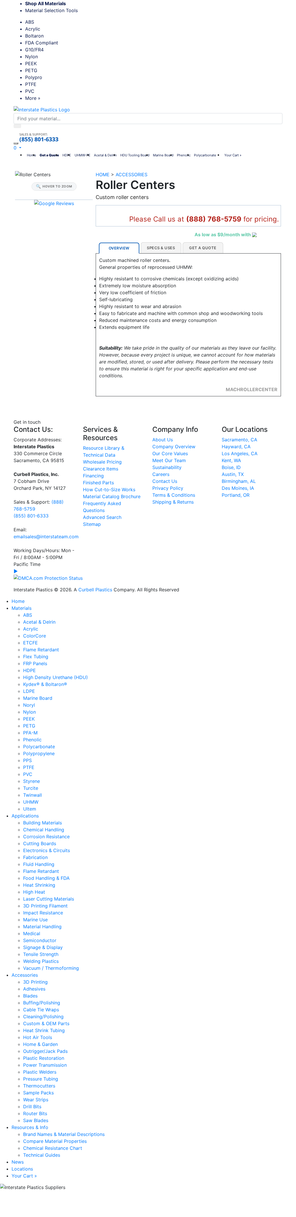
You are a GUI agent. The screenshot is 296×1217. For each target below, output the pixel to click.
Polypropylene (39, 753)
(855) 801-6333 (38, 139)
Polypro (33, 77)
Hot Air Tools (37, 1037)
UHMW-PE (82, 155)
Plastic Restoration (43, 1058)
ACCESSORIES (131, 174)
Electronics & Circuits (46, 850)
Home (31, 155)
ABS (29, 22)
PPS (27, 760)
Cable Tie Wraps (41, 1009)
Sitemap (92, 524)
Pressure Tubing (40, 1079)
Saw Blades (35, 1120)
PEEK (31, 63)
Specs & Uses (161, 247)
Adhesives (34, 989)
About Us (162, 439)
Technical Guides (41, 1155)
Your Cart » (232, 155)
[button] (17, 148)
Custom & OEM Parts (46, 1023)
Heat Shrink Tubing (44, 1030)
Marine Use (35, 919)
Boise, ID (231, 467)
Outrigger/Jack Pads (45, 1051)
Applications (25, 816)
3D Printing (35, 982)
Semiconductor (39, 940)
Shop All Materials (45, 3)
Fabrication (35, 857)
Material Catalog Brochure (111, 496)
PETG (31, 70)
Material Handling (42, 926)
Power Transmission (45, 1065)
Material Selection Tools (53, 10)
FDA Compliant (41, 43)
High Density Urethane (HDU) (55, 677)
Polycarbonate (205, 155)
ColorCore (34, 636)
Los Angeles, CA (240, 453)
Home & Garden (40, 1044)
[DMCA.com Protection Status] (48, 577)
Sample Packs (38, 1093)
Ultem (29, 809)
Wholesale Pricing (102, 462)
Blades (30, 996)
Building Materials (42, 823)
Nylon (31, 56)
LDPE (29, 691)
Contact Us (164, 481)
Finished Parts (98, 482)
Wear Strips (35, 1099)
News (18, 1162)
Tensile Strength (40, 954)
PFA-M (30, 733)
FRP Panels (35, 663)
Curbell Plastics (95, 589)
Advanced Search (102, 517)
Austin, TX (233, 474)
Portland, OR (235, 495)
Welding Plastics (41, 961)
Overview (119, 248)
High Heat (34, 892)
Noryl (29, 705)
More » (32, 98)
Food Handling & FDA (46, 878)
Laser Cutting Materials (48, 899)
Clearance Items (100, 469)
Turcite (30, 788)
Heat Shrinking (39, 885)
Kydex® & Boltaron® (45, 684)
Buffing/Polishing (41, 1003)
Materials (22, 608)
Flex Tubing (35, 656)
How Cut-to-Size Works (109, 489)
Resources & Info (30, 1127)
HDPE (66, 155)
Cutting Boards (39, 843)
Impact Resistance (43, 913)
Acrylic (32, 29)
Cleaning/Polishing (43, 1016)
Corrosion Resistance (46, 836)
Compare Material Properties (55, 1141)
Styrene (31, 781)
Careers (160, 474)
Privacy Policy (167, 488)
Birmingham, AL (239, 481)
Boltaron (34, 36)
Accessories (25, 975)
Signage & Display (43, 947)
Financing (93, 476)
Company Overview (173, 446)
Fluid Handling (38, 864)
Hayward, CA (236, 446)
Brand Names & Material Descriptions (64, 1134)
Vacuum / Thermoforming (51, 968)
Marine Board (163, 155)
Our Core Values (170, 453)
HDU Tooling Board (134, 155)
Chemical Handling (43, 829)
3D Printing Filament (45, 906)
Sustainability (167, 467)
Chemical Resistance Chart (52, 1148)
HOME (103, 174)
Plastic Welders (39, 1072)
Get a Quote (49, 155)
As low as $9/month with (223, 234)
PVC (29, 91)
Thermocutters (39, 1086)
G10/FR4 (34, 49)
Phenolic (183, 155)
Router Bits (35, 1113)
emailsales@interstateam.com (46, 536)
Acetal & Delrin (105, 155)
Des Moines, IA (238, 488)
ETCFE (30, 643)
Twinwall (32, 795)
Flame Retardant (41, 649)
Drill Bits (32, 1106)
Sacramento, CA (239, 439)
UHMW (30, 802)
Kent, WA (231, 460)
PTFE (30, 84)
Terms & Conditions (173, 495)
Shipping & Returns (173, 502)
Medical (31, 933)
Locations (22, 1169)
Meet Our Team (169, 460)
